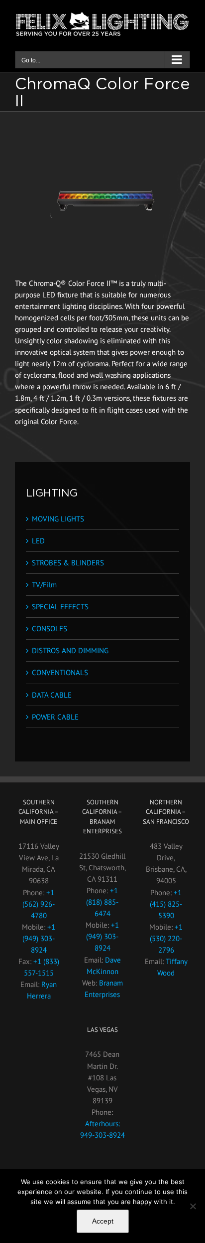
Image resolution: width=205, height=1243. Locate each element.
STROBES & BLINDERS (68, 562)
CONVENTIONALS (60, 672)
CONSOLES (49, 628)
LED (38, 540)
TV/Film (44, 584)
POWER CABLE (55, 717)
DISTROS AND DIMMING (70, 650)
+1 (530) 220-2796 (166, 938)
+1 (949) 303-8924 (38, 938)
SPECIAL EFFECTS (60, 606)
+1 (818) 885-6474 (102, 902)
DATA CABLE (52, 695)
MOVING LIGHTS (58, 518)
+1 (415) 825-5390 (166, 904)
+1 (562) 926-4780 (38, 904)
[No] (193, 1206)
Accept (102, 1221)
